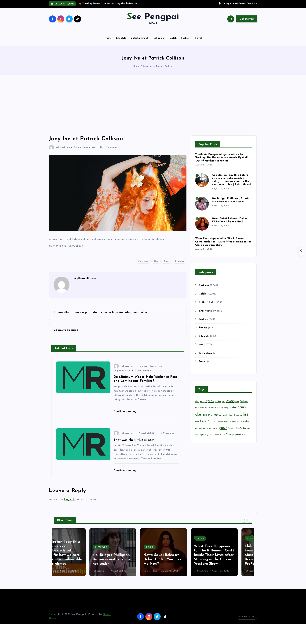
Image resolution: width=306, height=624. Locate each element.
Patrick (180, 261)
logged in (69, 499)
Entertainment (139, 38)
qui (249, 428)
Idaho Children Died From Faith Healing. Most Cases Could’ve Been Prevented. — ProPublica (226, 555)
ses (196, 435)
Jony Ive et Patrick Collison (158, 66)
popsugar (213, 428)
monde (220, 422)
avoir (236, 401)
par (200, 428)
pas (205, 428)
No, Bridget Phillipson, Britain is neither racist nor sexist (76, 559)
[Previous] (244, 520)
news (202, 344)
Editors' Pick (206, 302)
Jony (167, 261)
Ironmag (238, 415)
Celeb (173, 38)
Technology (159, 38)
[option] (77, 552)
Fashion (185, 38)
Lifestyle (121, 38)
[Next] (250, 520)
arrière (218, 401)
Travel (198, 38)
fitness (230, 415)
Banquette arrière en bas (206, 408)
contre (233, 407)
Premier (231, 428)
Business (78, 147)
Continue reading (126, 411)
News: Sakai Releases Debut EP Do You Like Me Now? (127, 559)
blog (226, 408)
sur (222, 434)
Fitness (203, 327)
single (201, 435)
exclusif (223, 415)
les (245, 414)
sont (217, 435)
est (216, 414)
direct (206, 415)
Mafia (212, 421)
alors (197, 401)
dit (212, 415)
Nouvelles (244, 422)
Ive (156, 261)
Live (203, 421)
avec (230, 401)
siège (207, 435)
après (209, 401)
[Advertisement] (153, 105)
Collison (144, 261)
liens (197, 422)
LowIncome (156, 366)
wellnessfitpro (63, 147)
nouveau (233, 421)
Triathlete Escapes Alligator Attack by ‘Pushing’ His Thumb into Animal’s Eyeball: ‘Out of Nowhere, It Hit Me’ (221, 157)
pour (222, 428)
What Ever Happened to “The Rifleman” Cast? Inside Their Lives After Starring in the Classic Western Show (223, 241)
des (198, 414)
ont (196, 428)
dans (241, 407)
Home (108, 38)
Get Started (247, 19)
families (143, 366)
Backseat (244, 401)
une (238, 434)
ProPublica (241, 428)
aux (223, 401)
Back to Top (248, 617)
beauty (220, 408)
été (244, 435)
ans (202, 401)
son (212, 434)
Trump (230, 434)
